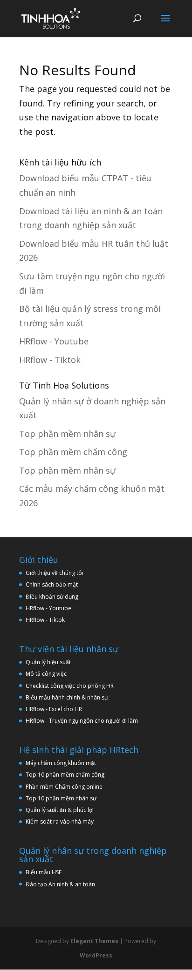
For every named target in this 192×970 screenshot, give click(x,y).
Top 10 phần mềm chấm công (65, 775)
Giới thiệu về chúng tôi (54, 573)
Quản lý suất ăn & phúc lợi (60, 810)
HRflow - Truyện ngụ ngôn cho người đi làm (82, 721)
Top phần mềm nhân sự (67, 433)
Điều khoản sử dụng (52, 596)
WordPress (96, 955)
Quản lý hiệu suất (48, 662)
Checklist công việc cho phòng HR (70, 686)
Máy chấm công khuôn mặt (61, 763)
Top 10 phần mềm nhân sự (62, 798)
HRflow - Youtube (54, 341)
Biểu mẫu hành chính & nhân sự (69, 697)
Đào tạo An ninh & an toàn (60, 884)
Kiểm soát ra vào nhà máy (60, 821)
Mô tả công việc (46, 674)
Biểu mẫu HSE (44, 872)
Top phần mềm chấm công (73, 451)
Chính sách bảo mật (52, 584)
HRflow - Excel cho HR (54, 709)
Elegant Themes (94, 941)
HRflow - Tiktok (50, 359)
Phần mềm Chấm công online (64, 787)
